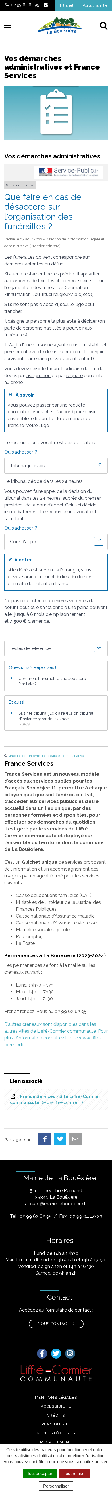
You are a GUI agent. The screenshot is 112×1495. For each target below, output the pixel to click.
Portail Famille (95, 5)
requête (74, 375)
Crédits (56, 1415)
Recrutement (56, 1442)
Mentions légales (56, 1397)
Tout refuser (75, 1473)
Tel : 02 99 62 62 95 (31, 1216)
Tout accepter (39, 1473)
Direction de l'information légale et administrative (46, 756)
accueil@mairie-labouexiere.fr (56, 1203)
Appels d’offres (56, 1433)
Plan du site (56, 1424)
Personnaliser (56, 1486)
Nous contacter (56, 1324)
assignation (38, 375)
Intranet (66, 5)
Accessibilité (56, 1406)
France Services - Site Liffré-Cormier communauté (55, 1099)
